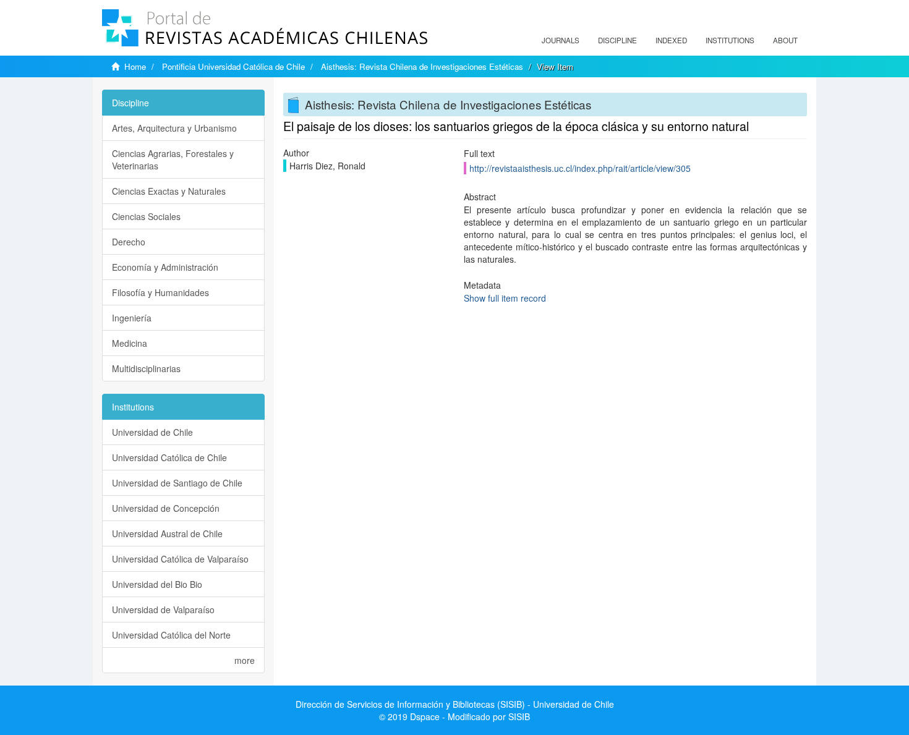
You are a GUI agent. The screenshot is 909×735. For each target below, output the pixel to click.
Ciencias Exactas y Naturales (169, 191)
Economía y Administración (165, 267)
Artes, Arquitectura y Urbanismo (174, 128)
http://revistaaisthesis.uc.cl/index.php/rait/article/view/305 (580, 168)
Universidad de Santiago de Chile (177, 483)
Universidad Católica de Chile (169, 457)
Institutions (730, 40)
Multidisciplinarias (146, 368)
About (785, 40)
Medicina (129, 343)
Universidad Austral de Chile (167, 533)
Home (135, 66)
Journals (560, 40)
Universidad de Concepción (166, 508)
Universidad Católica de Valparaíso (180, 559)
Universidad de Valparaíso (163, 609)
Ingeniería (132, 318)
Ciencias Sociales (146, 216)
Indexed (671, 40)
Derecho (128, 242)
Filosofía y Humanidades (160, 292)
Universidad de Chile (152, 432)
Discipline (617, 40)
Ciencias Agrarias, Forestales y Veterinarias (173, 159)
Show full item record (505, 298)
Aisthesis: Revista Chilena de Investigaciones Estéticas (422, 66)
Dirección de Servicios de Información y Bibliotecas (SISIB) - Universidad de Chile (455, 704)
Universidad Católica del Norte (171, 635)
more (244, 660)
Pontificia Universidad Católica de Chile (233, 66)
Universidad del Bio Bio (157, 584)
